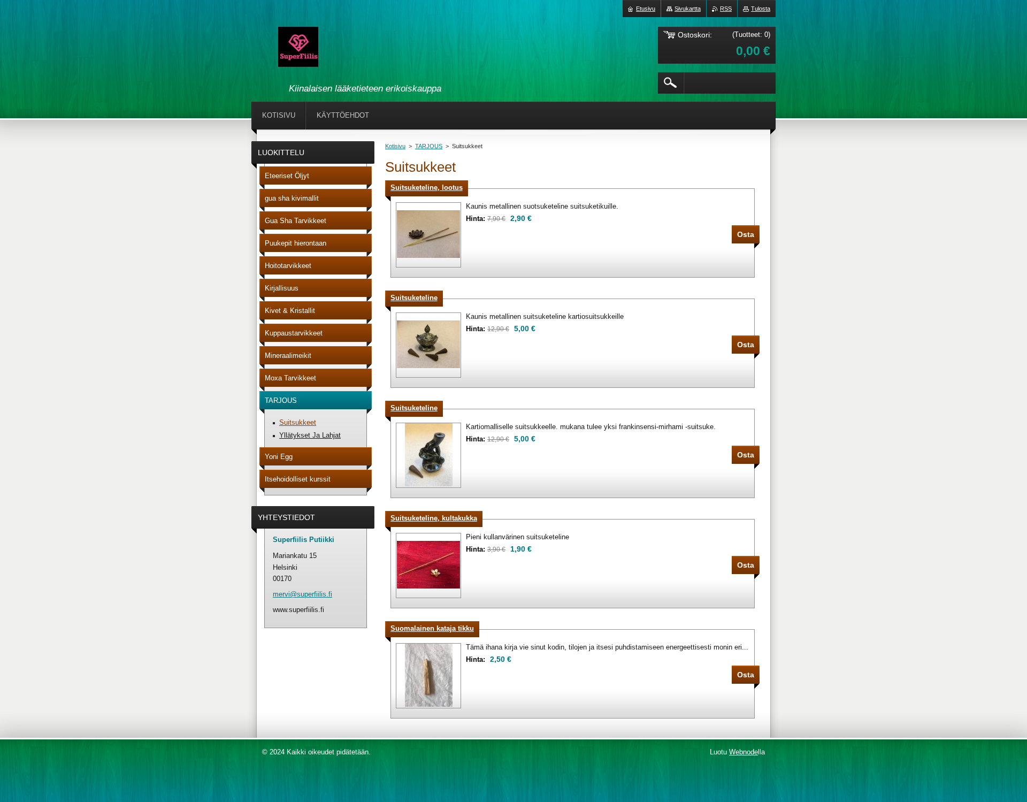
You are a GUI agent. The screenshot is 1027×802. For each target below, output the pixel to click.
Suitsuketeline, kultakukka (433, 518)
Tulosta (760, 8)
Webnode (743, 752)
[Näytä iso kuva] (428, 235)
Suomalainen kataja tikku (432, 628)
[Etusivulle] (298, 49)
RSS (726, 8)
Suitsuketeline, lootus (426, 188)
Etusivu (645, 8)
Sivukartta (688, 8)
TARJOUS (428, 146)
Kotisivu (395, 146)
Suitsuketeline (414, 298)
